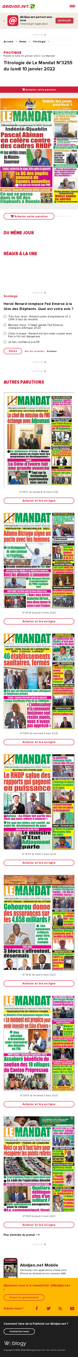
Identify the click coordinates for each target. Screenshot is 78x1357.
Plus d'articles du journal (20, 1235)
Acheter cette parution (40, 89)
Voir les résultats (34, 351)
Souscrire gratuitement (24, 1297)
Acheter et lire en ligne (39, 501)
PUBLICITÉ (38, 35)
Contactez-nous (19, 1331)
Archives (52, 351)
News (22, 41)
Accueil (8, 41)
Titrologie (39, 41)
